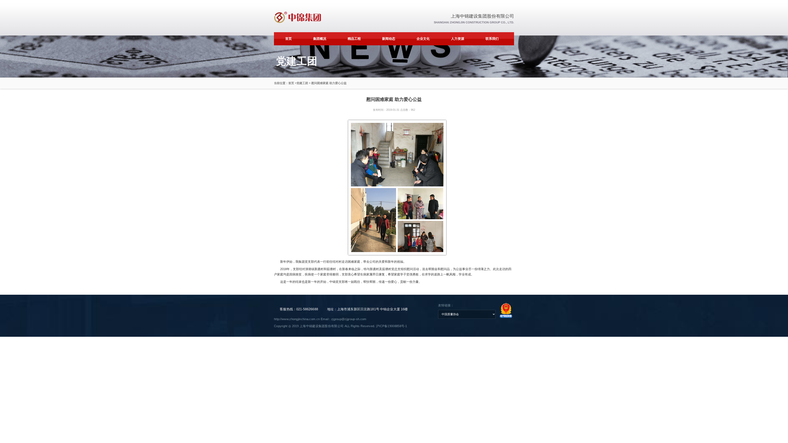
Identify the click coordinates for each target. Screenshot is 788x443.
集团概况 (319, 38)
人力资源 (457, 38)
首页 (288, 38)
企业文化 (423, 38)
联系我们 (492, 38)
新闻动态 (388, 38)
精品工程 (354, 38)
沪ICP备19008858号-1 (391, 326)
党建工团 (302, 83)
